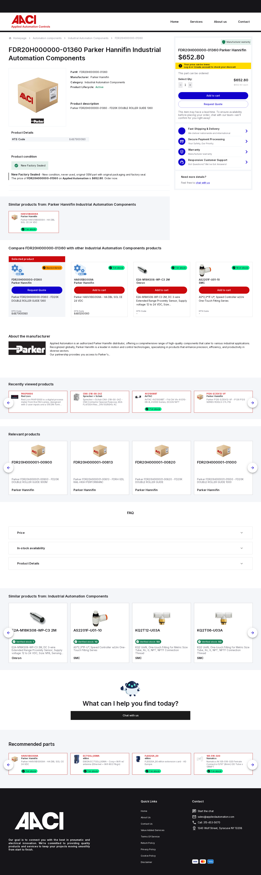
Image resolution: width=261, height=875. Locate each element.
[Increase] (190, 85)
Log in (187, 67)
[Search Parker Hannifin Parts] (27, 354)
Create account (202, 67)
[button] (213, 131)
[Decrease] (180, 85)
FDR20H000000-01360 (129, 38)
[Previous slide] (8, 403)
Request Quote (213, 104)
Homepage (19, 38)
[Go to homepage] (49, 821)
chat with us (203, 182)
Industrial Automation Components (88, 38)
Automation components (47, 38)
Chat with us (130, 715)
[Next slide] (252, 403)
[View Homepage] (31, 21)
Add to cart (213, 95)
